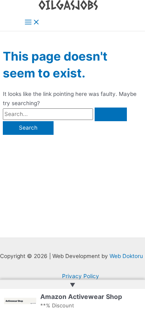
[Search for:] (65, 114)
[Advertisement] (72, 182)
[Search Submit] (111, 114)
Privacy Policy (80, 276)
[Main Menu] (32, 22)
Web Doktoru (126, 256)
